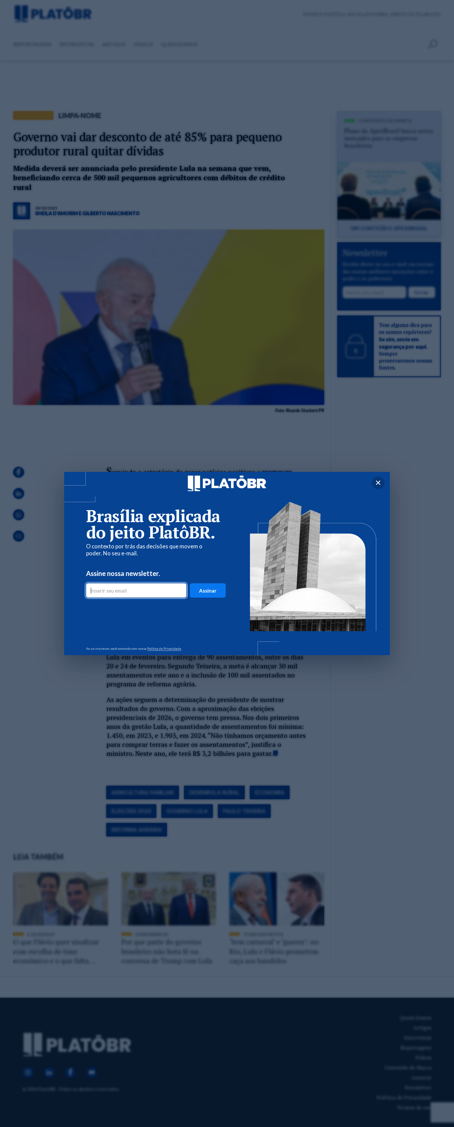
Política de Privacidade (164, 648)
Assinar (207, 591)
